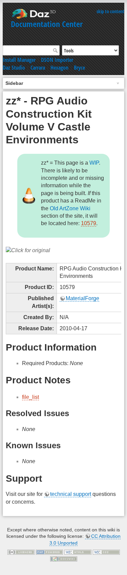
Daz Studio (14, 67)
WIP (94, 163)
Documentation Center (47, 23)
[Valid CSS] (106, 551)
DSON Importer (57, 60)
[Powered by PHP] (49, 551)
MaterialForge (82, 298)
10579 (88, 223)
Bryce (79, 67)
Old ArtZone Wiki (70, 208)
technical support (70, 494)
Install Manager (19, 60)
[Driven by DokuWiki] (63, 558)
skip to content (110, 11)
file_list (30, 397)
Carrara (37, 67)
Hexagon (59, 67)
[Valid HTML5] (77, 551)
